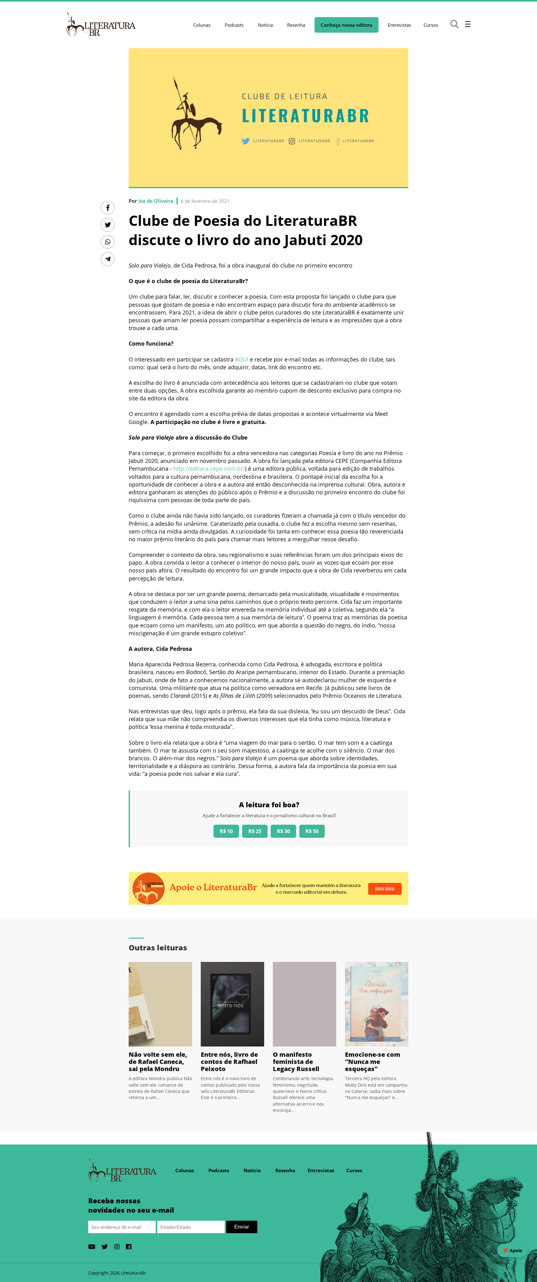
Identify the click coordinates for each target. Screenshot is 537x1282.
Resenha (296, 25)
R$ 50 (312, 831)
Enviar (241, 1227)
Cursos (431, 25)
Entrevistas (399, 25)
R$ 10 (226, 831)
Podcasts (234, 25)
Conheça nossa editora (346, 25)
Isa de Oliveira (155, 201)
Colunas (201, 25)
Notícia (265, 25)
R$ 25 (254, 831)
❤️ (512, 1250)
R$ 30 (283, 831)
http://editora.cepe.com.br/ (209, 468)
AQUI (242, 359)
